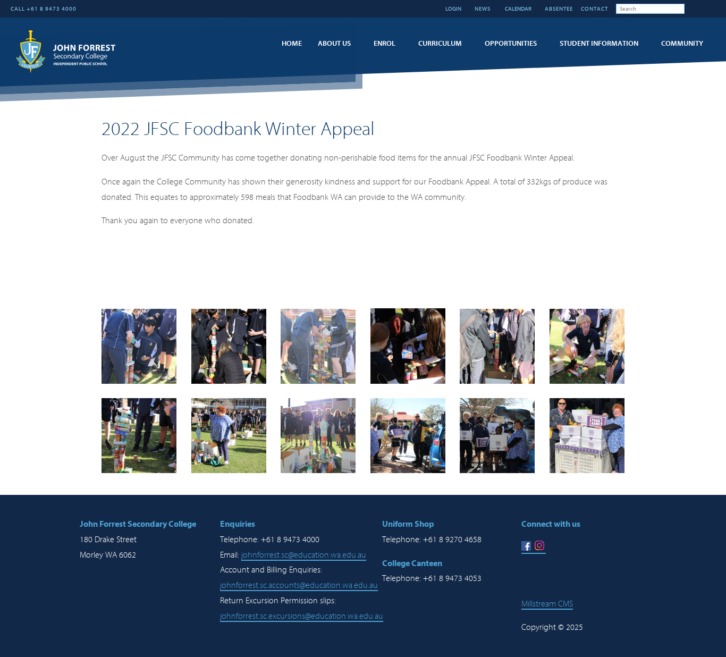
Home (292, 43)
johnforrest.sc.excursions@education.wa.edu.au (301, 616)
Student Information (599, 43)
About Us (334, 43)
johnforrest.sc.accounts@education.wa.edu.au (299, 585)
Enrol (384, 43)
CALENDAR (517, 8)
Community (682, 43)
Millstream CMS (547, 604)
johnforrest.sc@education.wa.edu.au (303, 555)
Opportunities (511, 43)
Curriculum (440, 43)
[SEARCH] (692, 8)
